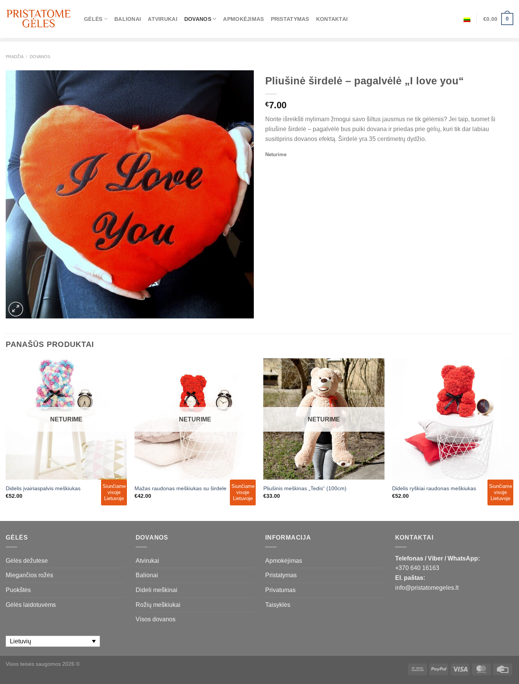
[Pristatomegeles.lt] (39, 18)
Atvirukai (162, 19)
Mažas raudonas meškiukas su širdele (180, 488)
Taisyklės (277, 605)
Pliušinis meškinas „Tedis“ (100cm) (305, 488)
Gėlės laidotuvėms (31, 605)
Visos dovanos (156, 619)
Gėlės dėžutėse (27, 560)
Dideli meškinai (156, 590)
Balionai (127, 19)
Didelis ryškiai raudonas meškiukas (434, 488)
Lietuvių (467, 19)
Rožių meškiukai (158, 605)
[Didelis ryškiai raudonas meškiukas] (452, 419)
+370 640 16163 (417, 568)
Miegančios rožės (29, 575)
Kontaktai (332, 19)
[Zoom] (15, 309)
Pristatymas (290, 19)
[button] (510, 669)
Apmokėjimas (243, 19)
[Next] (513, 439)
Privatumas (280, 590)
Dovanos (197, 19)
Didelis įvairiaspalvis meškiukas (43, 488)
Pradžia (15, 56)
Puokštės (18, 590)
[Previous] (6, 439)
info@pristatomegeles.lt (427, 587)
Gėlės (93, 19)
